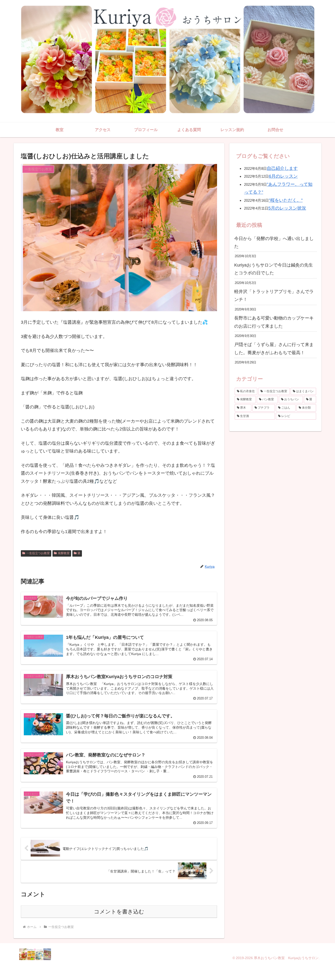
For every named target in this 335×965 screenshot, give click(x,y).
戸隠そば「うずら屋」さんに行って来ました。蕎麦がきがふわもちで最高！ (274, 348)
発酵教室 (64, 553)
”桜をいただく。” (286, 200)
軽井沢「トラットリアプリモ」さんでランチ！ (274, 295)
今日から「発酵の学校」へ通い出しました (274, 242)
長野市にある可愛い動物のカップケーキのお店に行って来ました (274, 322)
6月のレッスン (283, 176)
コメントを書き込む (119, 912)
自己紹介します (282, 168)
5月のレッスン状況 (287, 208)
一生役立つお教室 (38, 553)
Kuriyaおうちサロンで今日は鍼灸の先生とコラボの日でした (273, 269)
